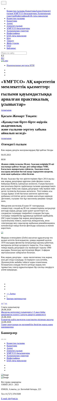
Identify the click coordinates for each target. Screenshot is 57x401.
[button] (8, 8)
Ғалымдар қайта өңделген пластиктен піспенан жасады (27, 319)
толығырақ (6, 110)
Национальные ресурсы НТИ (20, 65)
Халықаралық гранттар (18, 31)
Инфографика (21, 16)
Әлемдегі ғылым (14, 26)
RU (2, 58)
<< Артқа (11, 293)
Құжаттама (30, 11)
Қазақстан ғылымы (16, 11)
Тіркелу (10, 41)
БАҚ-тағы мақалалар (38, 16)
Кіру (9, 38)
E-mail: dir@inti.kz (9, 398)
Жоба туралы (13, 43)
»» (6, 303)
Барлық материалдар (16, 298)
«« (2, 303)
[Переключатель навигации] (3, 3)
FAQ (9, 45)
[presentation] (2, 339)
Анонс (39, 11)
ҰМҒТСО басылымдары (25, 13)
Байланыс (11, 48)
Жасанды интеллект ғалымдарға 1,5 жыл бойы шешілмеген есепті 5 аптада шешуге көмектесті (23, 313)
